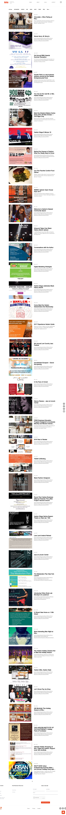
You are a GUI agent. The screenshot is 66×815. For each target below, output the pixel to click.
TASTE (39, 9)
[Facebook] (64, 406)
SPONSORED (16, 9)
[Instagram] (64, 404)
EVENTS (22, 9)
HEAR (31, 9)
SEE (27, 9)
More (48, 9)
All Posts (10, 9)
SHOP (35, 9)
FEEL (44, 9)
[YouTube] (64, 411)
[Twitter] (64, 409)
